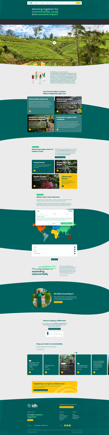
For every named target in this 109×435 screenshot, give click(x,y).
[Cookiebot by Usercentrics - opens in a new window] (69, 211)
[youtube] (65, 425)
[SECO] (59, 334)
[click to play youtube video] (54, 42)
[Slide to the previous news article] (74, 352)
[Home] (30, 3)
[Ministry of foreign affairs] (50, 334)
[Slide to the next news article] (76, 352)
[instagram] (67, 425)
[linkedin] (70, 425)
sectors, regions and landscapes (64, 154)
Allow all (66, 223)
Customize (53, 223)
